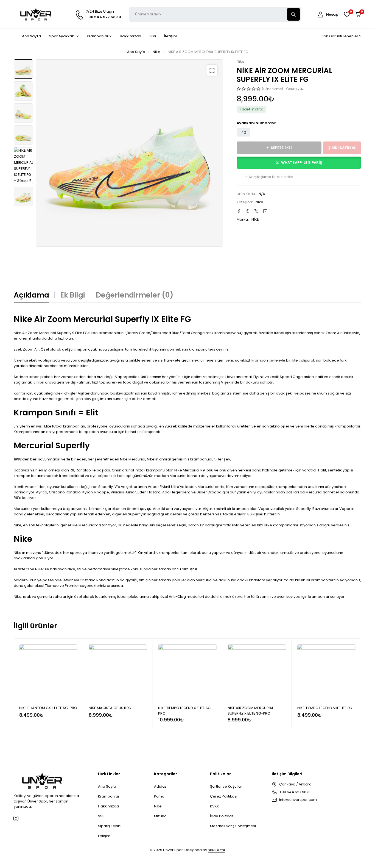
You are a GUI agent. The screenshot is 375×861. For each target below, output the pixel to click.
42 (243, 132)
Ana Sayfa (136, 51)
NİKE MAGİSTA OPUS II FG (110, 707)
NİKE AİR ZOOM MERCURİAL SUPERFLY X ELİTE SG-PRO (250, 710)
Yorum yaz (295, 89)
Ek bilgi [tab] (72, 295)
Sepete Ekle (281, 147)
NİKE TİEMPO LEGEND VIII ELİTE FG (324, 707)
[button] (211, 70)
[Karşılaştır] (269, 176)
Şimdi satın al (342, 147)
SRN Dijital (216, 850)
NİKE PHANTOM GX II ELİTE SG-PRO (48, 707)
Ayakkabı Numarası (256, 123)
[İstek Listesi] (347, 14)
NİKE (255, 219)
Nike (156, 51)
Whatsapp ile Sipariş (301, 162)
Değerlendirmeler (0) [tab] (134, 295)
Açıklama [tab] (31, 295)
